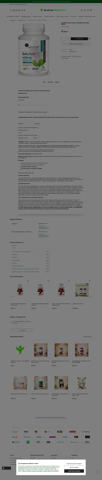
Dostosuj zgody (74, 467)
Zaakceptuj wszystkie (74, 471)
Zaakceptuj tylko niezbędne (74, 463)
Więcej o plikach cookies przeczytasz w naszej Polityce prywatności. (40, 471)
